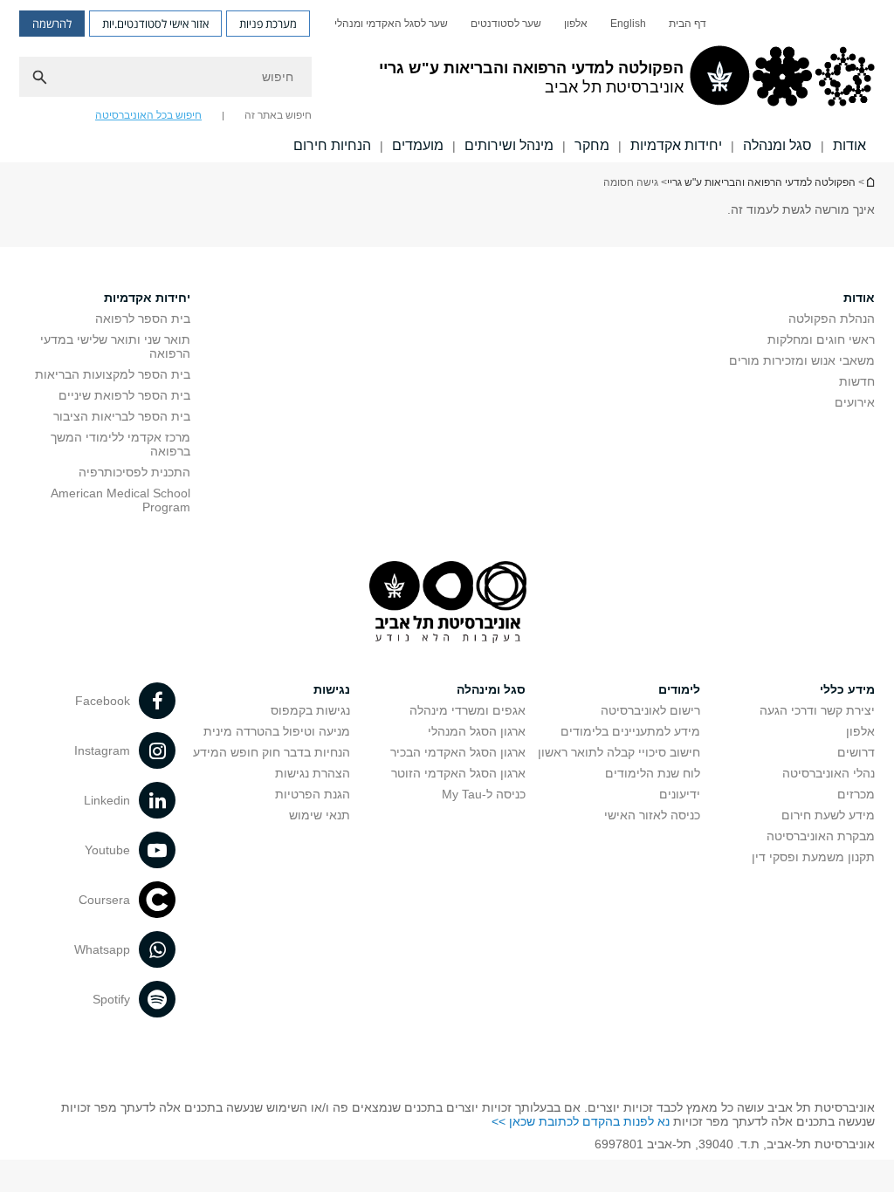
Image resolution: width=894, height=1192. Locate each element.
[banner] (447, 81)
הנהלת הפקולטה (831, 318)
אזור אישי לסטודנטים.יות (155, 23)
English (628, 23)
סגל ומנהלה (777, 145)
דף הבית (687, 23)
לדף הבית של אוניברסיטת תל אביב (869, 182)
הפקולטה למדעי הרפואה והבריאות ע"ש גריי (761, 182)
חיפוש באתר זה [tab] (278, 115)
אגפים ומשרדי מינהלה (467, 710)
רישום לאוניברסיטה (650, 710)
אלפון (576, 23)
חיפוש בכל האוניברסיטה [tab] (148, 115)
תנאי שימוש (319, 815)
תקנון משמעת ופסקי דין (813, 857)
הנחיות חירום (332, 145)
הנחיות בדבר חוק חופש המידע (271, 752)
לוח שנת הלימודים (652, 773)
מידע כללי (847, 689)
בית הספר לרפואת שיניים (124, 395)
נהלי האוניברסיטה (828, 773)
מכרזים (856, 794)
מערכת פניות (268, 23)
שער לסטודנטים (506, 23)
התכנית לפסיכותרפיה (134, 472)
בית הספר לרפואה (142, 318)
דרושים (856, 752)
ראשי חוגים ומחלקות (821, 339)
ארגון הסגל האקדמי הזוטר (458, 773)
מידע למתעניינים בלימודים (630, 731)
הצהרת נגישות (312, 773)
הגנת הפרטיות (312, 794)
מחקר (591, 145)
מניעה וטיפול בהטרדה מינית (276, 731)
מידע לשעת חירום (828, 815)
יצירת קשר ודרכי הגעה (817, 710)
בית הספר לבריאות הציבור (121, 416)
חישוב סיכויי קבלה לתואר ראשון (619, 752)
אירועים (855, 402)
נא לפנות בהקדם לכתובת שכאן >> (581, 1121)
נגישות (331, 689)
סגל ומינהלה (491, 689)
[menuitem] (687, 23)
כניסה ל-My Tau (484, 794)
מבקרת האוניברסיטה (821, 836)
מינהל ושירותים (509, 145)
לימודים (679, 689)
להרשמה (52, 23)
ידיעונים (679, 794)
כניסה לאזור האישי (652, 815)
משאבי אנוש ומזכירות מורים (802, 360)
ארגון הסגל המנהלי (477, 731)
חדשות (857, 381)
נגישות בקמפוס (310, 710)
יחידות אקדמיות (676, 145)
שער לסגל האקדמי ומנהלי (391, 23)
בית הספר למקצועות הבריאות (112, 374)
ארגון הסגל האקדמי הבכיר (458, 752)
